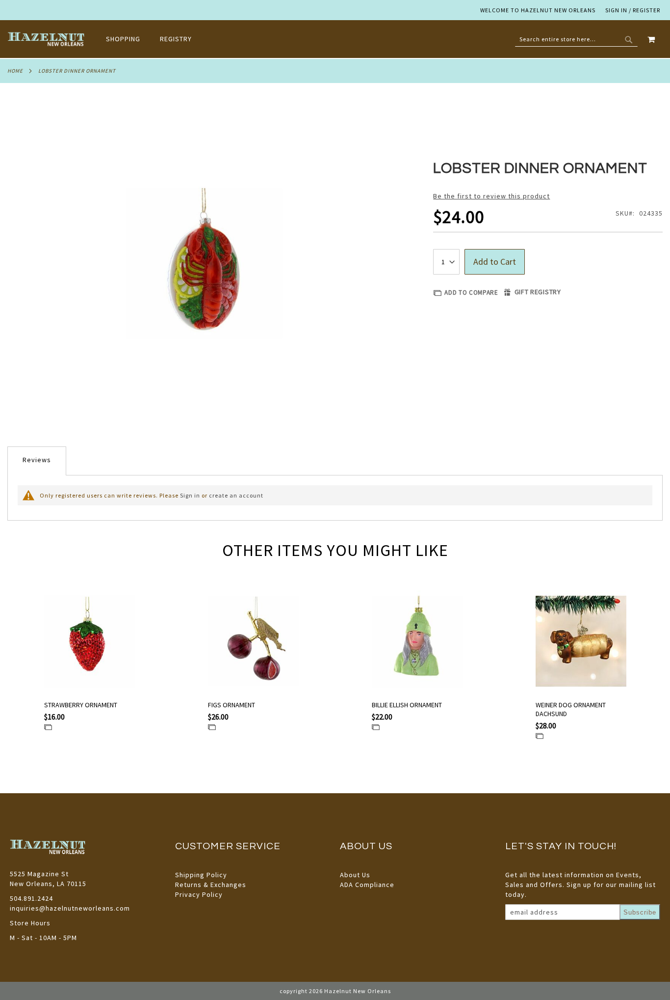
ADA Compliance (367, 884)
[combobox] (576, 39)
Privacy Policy (199, 894)
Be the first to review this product (491, 196)
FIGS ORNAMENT (231, 704)
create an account (236, 495)
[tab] (36, 460)
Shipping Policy (201, 874)
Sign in (190, 495)
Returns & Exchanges (210, 884)
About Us (355, 874)
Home (15, 70)
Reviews (37, 459)
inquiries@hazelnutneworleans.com (70, 908)
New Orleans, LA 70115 (48, 883)
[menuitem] (128, 39)
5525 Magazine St (39, 873)
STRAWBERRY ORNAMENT (80, 704)
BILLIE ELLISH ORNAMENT (407, 704)
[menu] (154, 39)
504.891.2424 (31, 898)
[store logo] (46, 39)
